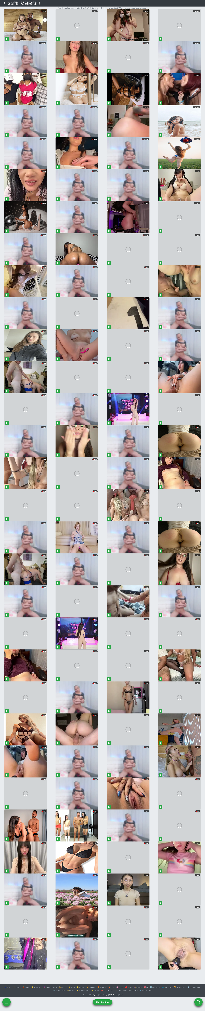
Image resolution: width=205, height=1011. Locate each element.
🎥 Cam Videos (121, 990)
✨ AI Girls (70, 990)
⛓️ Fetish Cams (59, 990)
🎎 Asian (8, 987)
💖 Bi (146, 987)
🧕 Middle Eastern (50, 987)
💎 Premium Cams (193, 987)
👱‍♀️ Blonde (80, 987)
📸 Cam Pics (133, 990)
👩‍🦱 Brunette (90, 987)
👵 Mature (63, 987)
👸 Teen (72, 987)
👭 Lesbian (138, 987)
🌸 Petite (119, 987)
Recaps (105, 995)
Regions (95, 995)
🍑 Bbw (111, 987)
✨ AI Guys (95, 990)
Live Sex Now (102, 1002)
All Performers (113, 995)
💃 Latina (25, 987)
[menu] (6, 1002)
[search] (198, 1002)
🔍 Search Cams (146, 990)
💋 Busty (128, 987)
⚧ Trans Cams (179, 987)
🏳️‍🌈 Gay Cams (167, 987)
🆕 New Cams (155, 987)
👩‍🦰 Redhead (102, 987)
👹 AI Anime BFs (107, 990)
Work (100, 995)
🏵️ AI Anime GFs (83, 990)
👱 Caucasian (36, 987)
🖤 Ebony (16, 987)
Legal (121, 995)
